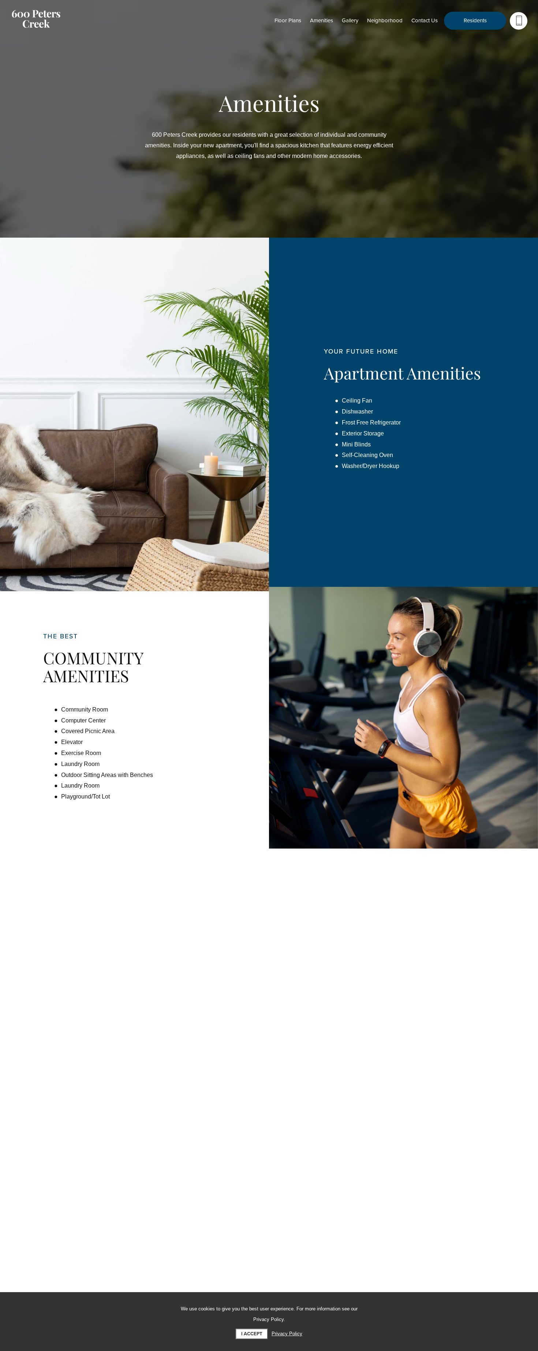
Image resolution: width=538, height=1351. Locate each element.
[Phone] (518, 21)
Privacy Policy (287, 1333)
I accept (251, 1334)
